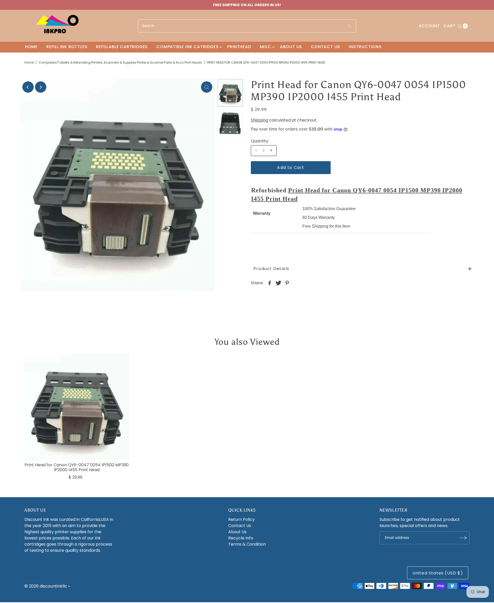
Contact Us (325, 47)
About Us (291, 47)
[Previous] (28, 87)
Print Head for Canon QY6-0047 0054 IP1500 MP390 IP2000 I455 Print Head (76, 467)
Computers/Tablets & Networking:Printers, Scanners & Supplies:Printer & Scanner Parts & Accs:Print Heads (120, 62)
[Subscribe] (463, 537)
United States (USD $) (437, 573)
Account (429, 26)
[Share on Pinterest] (287, 283)
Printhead (239, 47)
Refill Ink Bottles (66, 47)
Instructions (365, 47)
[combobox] (247, 26)
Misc (265, 47)
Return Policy (241, 519)
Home (31, 47)
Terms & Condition (247, 544)
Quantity (259, 141)
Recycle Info (240, 538)
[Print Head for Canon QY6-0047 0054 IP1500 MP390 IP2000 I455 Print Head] (77, 407)
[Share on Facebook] (270, 283)
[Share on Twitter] (278, 283)
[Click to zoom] (206, 87)
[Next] (40, 87)
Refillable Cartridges (122, 47)
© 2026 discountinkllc (45, 586)
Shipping (259, 120)
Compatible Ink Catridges (187, 47)
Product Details (271, 269)
